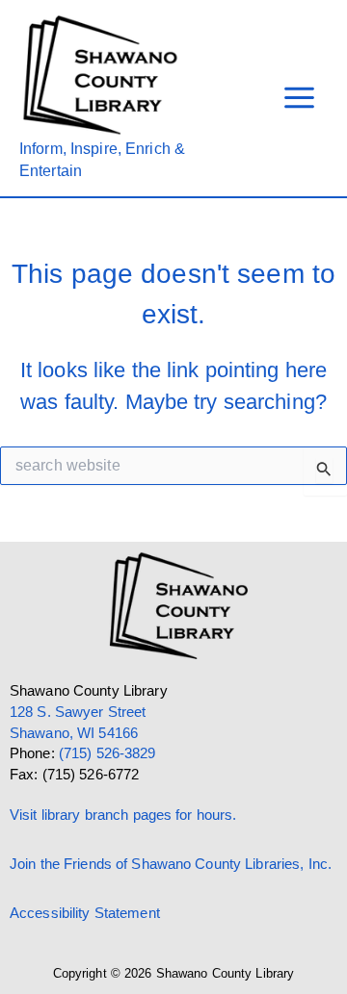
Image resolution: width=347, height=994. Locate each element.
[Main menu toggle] (299, 98)
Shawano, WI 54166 (74, 733)
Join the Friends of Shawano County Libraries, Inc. (171, 864)
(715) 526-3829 (107, 753)
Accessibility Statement (85, 913)
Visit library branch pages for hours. (123, 815)
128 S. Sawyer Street (78, 712)
